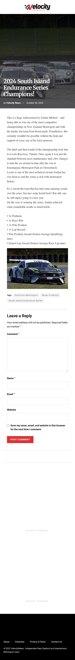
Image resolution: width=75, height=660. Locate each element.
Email (11, 394)
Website (11, 410)
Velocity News (13, 103)
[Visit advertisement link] (37, 498)
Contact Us (56, 641)
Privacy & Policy (38, 641)
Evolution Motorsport (26, 295)
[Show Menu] (4, 7)
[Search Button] (70, 7)
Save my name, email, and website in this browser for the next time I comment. (37, 427)
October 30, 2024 (34, 103)
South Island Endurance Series (25, 300)
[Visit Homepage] (37, 6)
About (6, 641)
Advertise (19, 641)
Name (11, 378)
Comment (13, 334)
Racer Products (50, 295)
